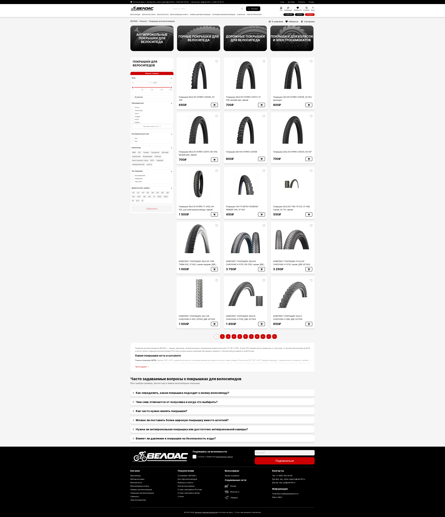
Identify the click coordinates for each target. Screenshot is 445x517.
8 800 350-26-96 (182, 2)
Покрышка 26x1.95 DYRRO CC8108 (241, 152)
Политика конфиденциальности (285, 494)
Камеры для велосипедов (200, 14)
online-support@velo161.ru (166, 2)
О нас (282, 2)
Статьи (181, 496)
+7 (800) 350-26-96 (284, 476)
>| (274, 336)
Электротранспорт (254, 14)
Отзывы (311, 2)
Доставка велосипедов (187, 479)
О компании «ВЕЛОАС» (187, 476)
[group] (152, 38)
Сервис (299, 14)
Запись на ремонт (232, 476)
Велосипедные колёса (179, 14)
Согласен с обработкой (215, 457)
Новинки (288, 14)
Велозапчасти (162, 14)
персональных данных (224, 457)
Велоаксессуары (148, 14)
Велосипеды (135, 14)
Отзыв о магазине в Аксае (189, 493)
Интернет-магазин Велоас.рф (206, 512)
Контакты (301, 2)
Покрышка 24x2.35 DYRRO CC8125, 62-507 (292, 152)
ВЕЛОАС (134, 21)
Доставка (291, 2)
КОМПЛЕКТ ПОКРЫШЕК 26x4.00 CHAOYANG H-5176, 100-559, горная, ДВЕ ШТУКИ (245, 264)
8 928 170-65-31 (218, 2)
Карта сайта (277, 497)
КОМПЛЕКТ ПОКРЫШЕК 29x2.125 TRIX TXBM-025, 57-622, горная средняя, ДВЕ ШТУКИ (197, 264)
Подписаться (285, 460)
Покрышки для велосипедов (223, 14)
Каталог (254, 9)
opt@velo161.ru (206, 2)
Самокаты (241, 14)
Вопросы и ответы (185, 482)
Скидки (310, 14)
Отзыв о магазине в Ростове (190, 489)
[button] (222, 392)
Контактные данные (186, 486)
